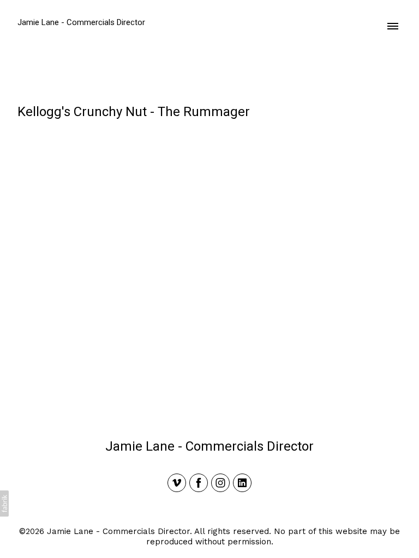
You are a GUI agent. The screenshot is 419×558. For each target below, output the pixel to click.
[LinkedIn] (242, 483)
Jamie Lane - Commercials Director (209, 446)
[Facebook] (198, 483)
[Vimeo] (176, 483)
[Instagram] (220, 483)
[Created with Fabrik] (4, 503)
